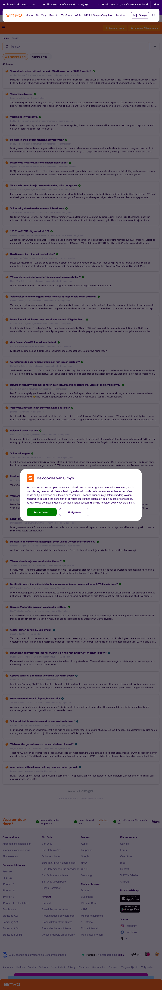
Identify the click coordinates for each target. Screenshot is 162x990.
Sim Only (41, 15)
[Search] (154, 15)
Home (29, 15)
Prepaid (53, 15)
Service (120, 15)
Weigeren (74, 512)
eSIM (78, 15)
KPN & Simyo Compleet (98, 15)
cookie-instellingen (48, 502)
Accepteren (41, 512)
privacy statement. (124, 502)
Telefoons (66, 15)
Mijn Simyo (140, 15)
